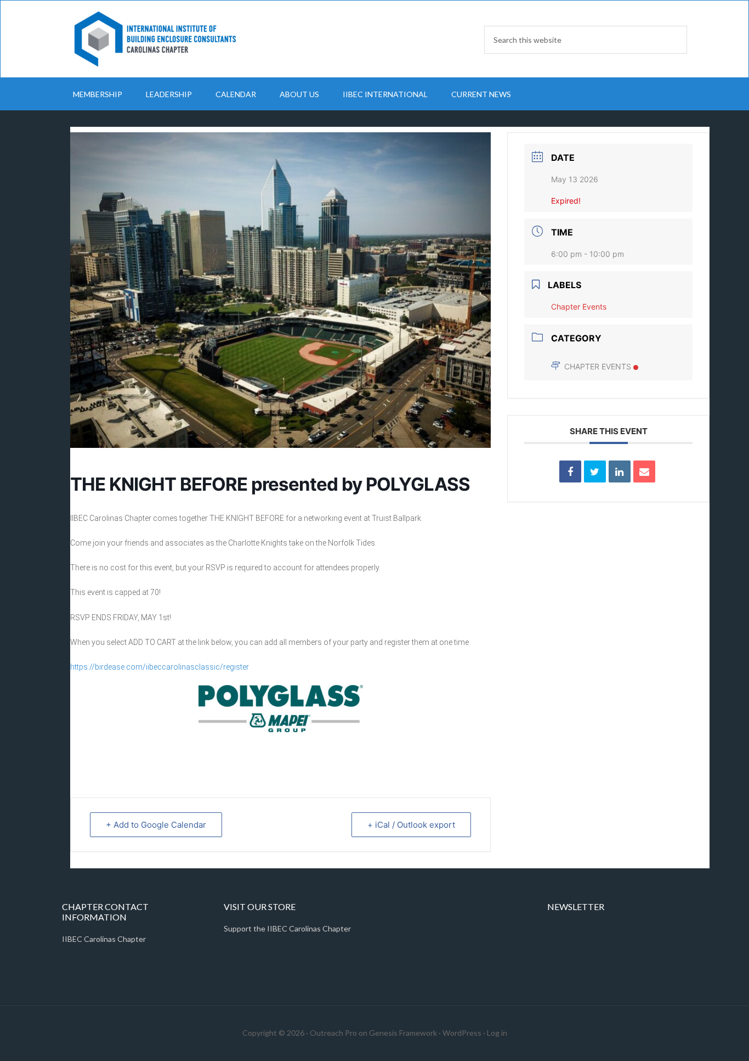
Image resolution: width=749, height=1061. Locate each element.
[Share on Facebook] (570, 471)
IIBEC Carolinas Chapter (155, 39)
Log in (497, 1032)
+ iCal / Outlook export (411, 824)
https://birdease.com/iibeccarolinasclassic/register (159, 667)
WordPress (461, 1032)
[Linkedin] (620, 471)
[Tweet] (595, 471)
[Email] (644, 471)
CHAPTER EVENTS (597, 366)
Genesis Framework (403, 1032)
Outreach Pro (333, 1032)
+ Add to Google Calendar (156, 824)
